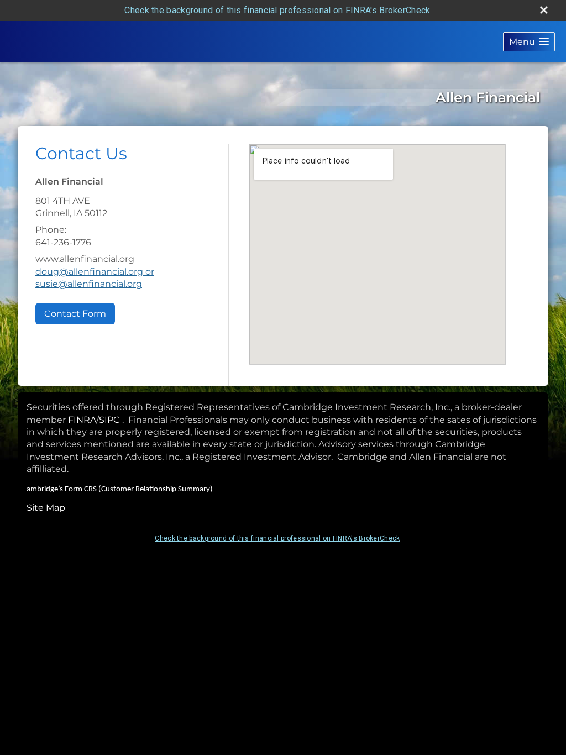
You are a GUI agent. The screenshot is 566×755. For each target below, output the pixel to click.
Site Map (46, 507)
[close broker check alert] (543, 10)
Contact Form (75, 313)
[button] (529, 41)
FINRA (82, 420)
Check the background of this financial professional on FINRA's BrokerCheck (277, 10)
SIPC (109, 420)
